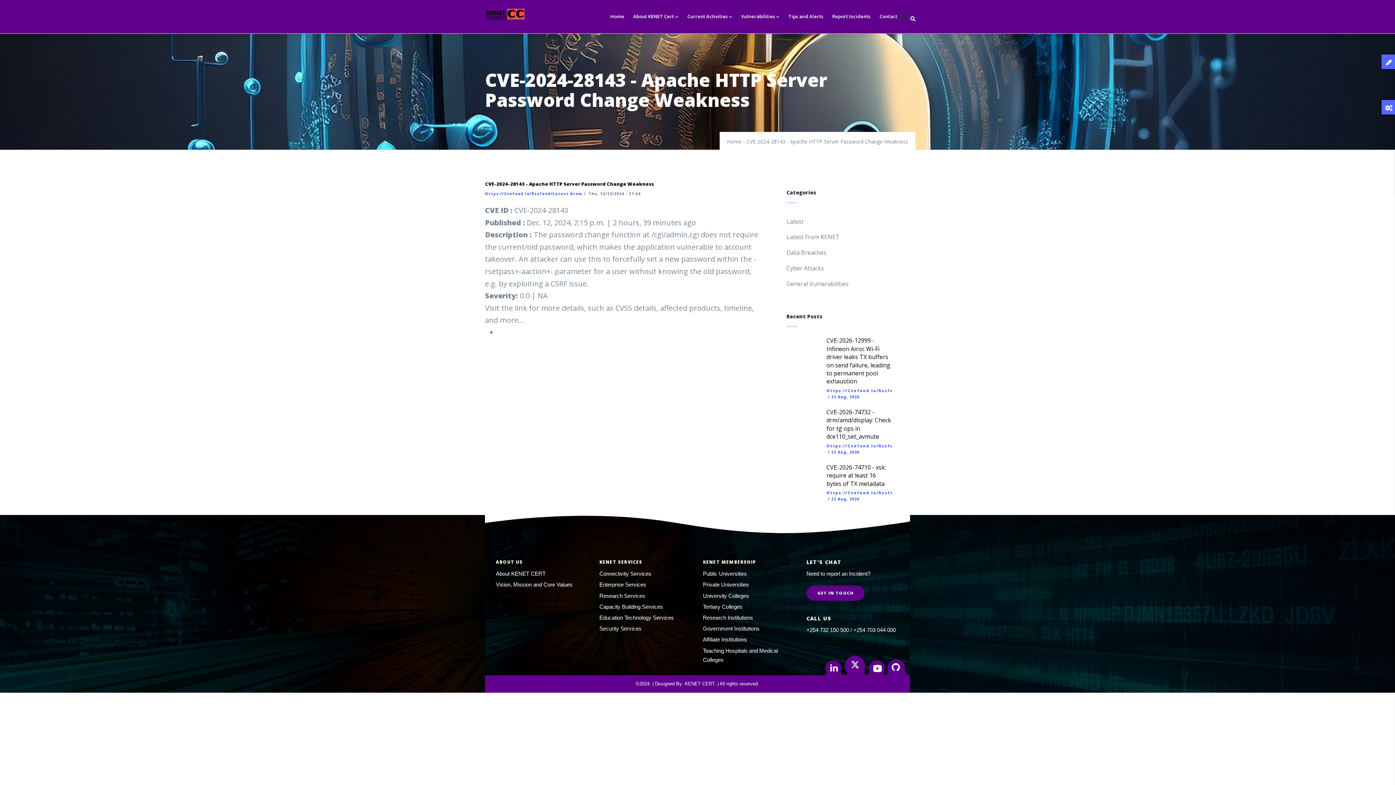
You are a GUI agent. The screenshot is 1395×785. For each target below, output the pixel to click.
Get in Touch (835, 593)
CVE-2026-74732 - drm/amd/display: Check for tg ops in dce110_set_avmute (858, 424)
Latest (795, 222)
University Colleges (726, 596)
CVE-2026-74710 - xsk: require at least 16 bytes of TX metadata (856, 475)
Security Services (620, 628)
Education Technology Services (636, 618)
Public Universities (725, 574)
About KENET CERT (521, 574)
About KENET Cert (653, 16)
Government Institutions (731, 628)
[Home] (519, 14)
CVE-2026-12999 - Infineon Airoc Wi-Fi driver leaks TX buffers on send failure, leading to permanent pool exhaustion (858, 361)
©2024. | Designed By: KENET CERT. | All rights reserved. (697, 684)
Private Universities (726, 584)
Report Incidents (851, 16)
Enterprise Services (622, 584)
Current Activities (707, 16)
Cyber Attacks (805, 268)
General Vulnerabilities (818, 284)
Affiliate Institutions (725, 639)
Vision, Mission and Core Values (534, 584)
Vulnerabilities (758, 16)
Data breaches (806, 253)
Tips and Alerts (805, 16)
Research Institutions (728, 618)
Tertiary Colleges (723, 607)
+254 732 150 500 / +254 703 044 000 (851, 630)
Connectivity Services (625, 574)
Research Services (622, 596)
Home (617, 16)
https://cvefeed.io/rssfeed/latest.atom (533, 193)
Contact (888, 16)
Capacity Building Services (631, 607)
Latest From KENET (813, 237)
